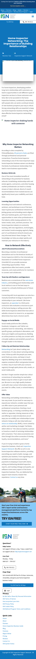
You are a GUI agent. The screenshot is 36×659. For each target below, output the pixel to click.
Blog (14, 10)
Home (5, 618)
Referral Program (7, 12)
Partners (8, 10)
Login (31, 12)
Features (5, 631)
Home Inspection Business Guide (13, 626)
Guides (20, 10)
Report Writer (7, 633)
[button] (33, 16)
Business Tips (7, 56)
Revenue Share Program (21, 12)
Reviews (25, 10)
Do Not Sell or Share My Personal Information (17, 596)
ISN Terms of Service (9, 599)
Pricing (5, 636)
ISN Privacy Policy (8, 604)
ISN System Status (8, 644)
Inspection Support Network (23, 56)
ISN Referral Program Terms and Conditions (16, 609)
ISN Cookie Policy (8, 606)
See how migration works (18, 5)
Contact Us (6, 641)
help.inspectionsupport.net (23, 552)
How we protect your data (11, 601)
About (2, 10)
